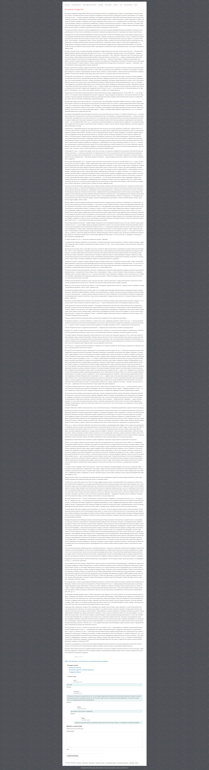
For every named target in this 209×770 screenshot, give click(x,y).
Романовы (131, 762)
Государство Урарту (75, 672)
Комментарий (71, 731)
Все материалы (128, 5)
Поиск (136, 5)
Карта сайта (91, 762)
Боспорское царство (75, 667)
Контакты (79, 762)
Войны (136, 762)
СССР (121, 5)
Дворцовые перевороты (123, 762)
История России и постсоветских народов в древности (93, 661)
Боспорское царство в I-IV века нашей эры (81, 669)
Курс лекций (108, 5)
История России (76, 5)
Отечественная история (89, 5)
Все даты (67, 5)
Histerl (66, 661)
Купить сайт (85, 762)
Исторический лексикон (110, 762)
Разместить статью (99, 762)
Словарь (115, 5)
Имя (68, 749)
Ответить (69, 687)
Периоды (100, 5)
